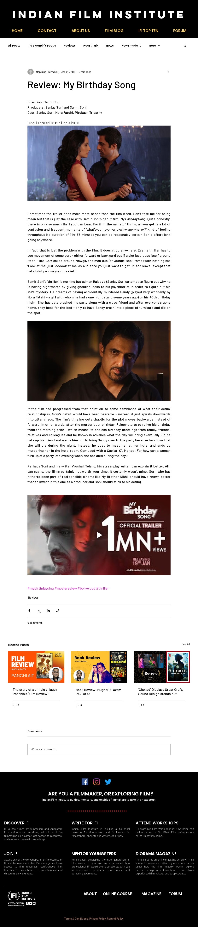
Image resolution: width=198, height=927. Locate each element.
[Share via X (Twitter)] (39, 611)
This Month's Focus (42, 45)
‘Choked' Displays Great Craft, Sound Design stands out (160, 691)
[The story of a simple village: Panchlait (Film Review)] (36, 667)
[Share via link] (58, 611)
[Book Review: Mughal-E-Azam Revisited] (99, 667)
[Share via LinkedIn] (48, 611)
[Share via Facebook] (29, 611)
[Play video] (99, 535)
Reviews (70, 45)
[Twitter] (108, 781)
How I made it (131, 45)
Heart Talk (90, 45)
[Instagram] (96, 781)
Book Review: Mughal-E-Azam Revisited (98, 691)
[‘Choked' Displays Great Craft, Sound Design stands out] (162, 667)
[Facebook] (85, 781)
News (110, 45)
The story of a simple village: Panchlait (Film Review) (35, 691)
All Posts (14, 45)
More (152, 45)
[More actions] (168, 72)
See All (186, 644)
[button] (148, 31)
